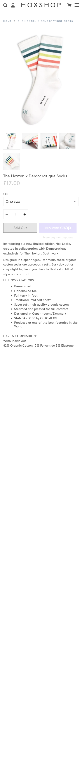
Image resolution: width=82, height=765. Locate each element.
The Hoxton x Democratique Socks (45, 20)
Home (7, 20)
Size (5, 193)
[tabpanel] (41, 80)
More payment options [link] (58, 237)
